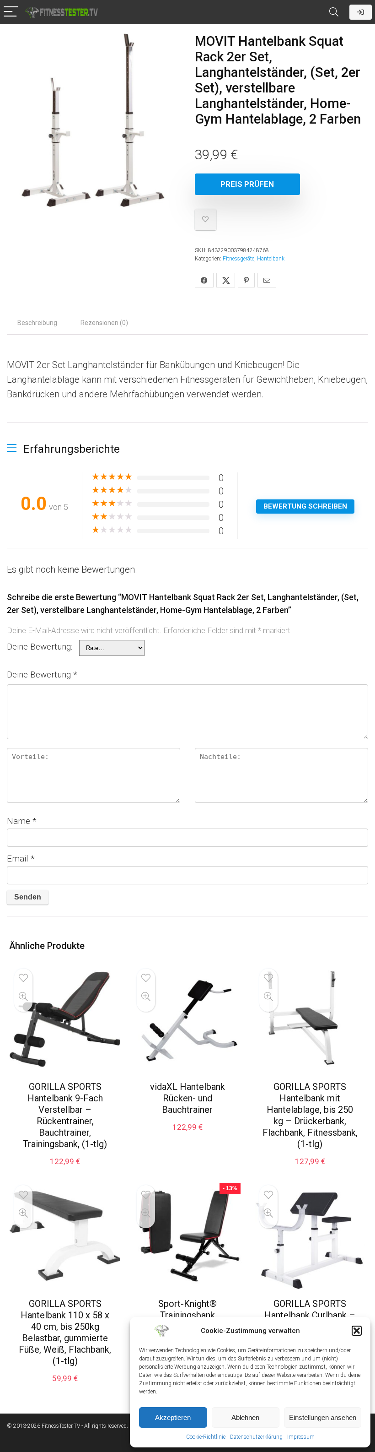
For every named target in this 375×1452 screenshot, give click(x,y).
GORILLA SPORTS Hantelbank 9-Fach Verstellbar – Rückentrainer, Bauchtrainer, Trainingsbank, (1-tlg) (65, 1115)
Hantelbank (270, 258)
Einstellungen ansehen (322, 1417)
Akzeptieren (173, 1417)
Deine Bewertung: (39, 646)
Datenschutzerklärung (256, 1437)
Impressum (301, 1437)
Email (21, 858)
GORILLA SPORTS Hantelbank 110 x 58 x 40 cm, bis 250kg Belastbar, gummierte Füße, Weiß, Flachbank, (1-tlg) (65, 1332)
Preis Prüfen (247, 184)
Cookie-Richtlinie (205, 1437)
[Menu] (11, 12)
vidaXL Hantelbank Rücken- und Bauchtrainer (187, 1098)
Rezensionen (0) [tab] (104, 322)
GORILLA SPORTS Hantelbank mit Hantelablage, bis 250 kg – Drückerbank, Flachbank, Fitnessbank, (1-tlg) (310, 1115)
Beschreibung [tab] (37, 322)
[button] (356, 1330)
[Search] (334, 12)
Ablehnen (245, 1417)
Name (22, 821)
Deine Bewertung (42, 674)
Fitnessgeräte (238, 258)
